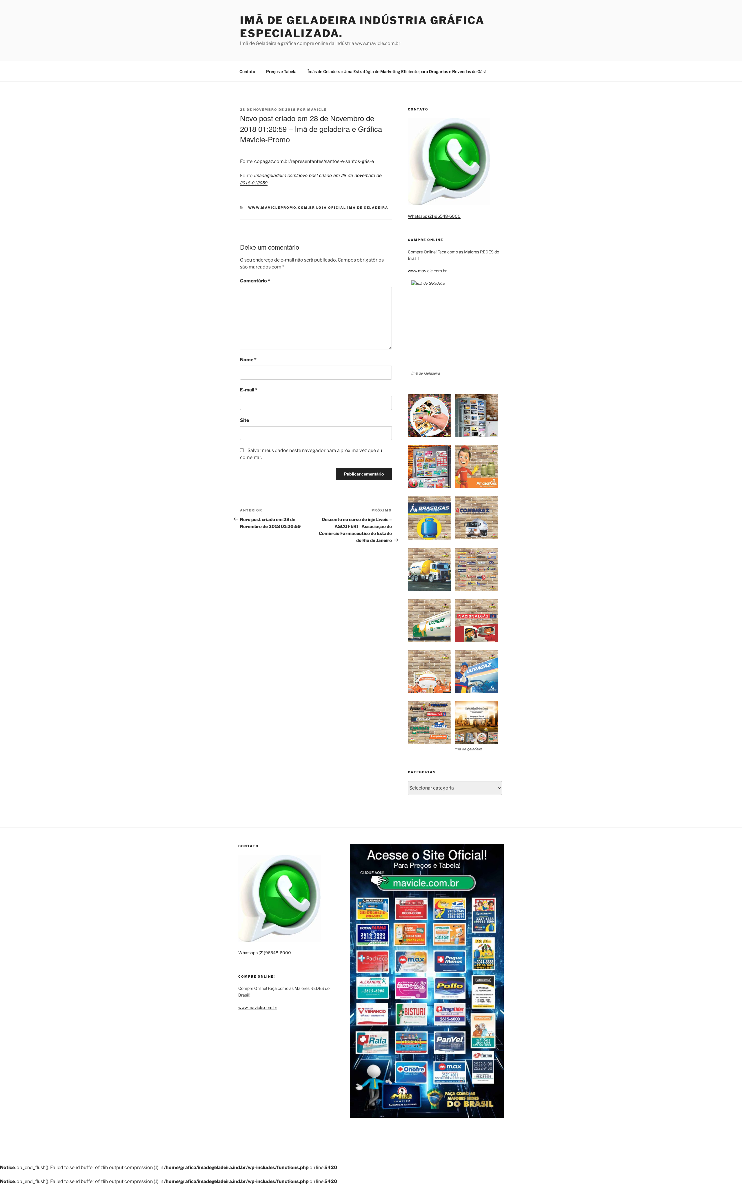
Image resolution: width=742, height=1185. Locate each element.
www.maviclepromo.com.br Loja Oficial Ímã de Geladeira (318, 208)
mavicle (317, 110)
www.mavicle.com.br (427, 270)
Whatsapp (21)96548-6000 (434, 216)
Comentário (255, 281)
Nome (248, 359)
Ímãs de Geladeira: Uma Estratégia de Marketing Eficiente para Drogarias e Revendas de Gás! (397, 71)
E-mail (248, 390)
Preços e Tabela (281, 71)
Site (244, 420)
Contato (247, 71)
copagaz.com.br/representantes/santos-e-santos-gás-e (314, 161)
